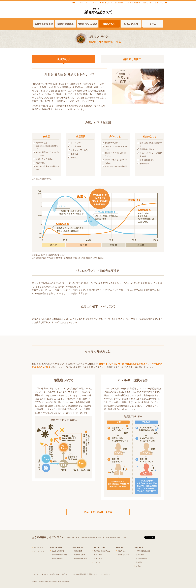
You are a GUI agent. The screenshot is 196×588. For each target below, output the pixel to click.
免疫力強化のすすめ (44, 179)
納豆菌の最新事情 (80, 558)
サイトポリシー (161, 2)
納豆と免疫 (109, 23)
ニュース (73, 2)
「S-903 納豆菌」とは (143, 551)
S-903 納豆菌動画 (133, 2)
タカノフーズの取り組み (102, 2)
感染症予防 (140, 554)
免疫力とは (63, 59)
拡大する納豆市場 (44, 23)
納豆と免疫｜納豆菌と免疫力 (98, 512)
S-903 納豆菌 (131, 23)
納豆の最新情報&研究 (59, 554)
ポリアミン (98, 558)
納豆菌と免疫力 (132, 59)
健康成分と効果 (79, 554)
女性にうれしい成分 (87, 23)
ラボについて (84, 2)
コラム (152, 23)
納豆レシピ (119, 2)
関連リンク (147, 2)
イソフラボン (98, 554)
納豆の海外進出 (57, 558)
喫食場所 (139, 562)
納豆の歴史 (78, 551)
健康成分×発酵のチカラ (102, 551)
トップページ (38, 547)
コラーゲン (98, 562)
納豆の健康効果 (66, 23)
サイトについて (38, 551)
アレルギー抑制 (141, 558)
